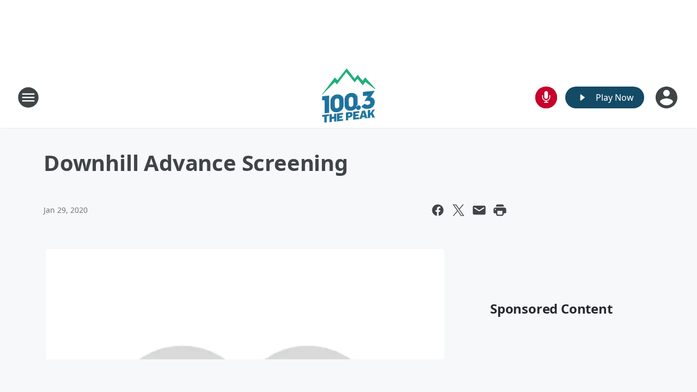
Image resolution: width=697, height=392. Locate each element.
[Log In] (668, 97)
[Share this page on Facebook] (437, 210)
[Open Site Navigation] (28, 97)
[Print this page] (500, 210)
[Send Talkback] (546, 97)
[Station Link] (348, 97)
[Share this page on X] (458, 210)
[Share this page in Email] (479, 210)
